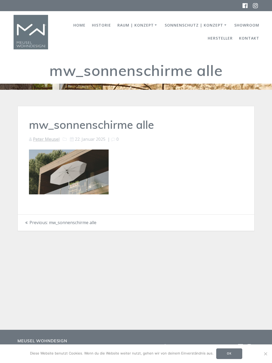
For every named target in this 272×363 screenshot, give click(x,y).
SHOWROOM (246, 25)
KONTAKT (249, 38)
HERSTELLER (220, 38)
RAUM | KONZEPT (135, 25)
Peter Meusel (46, 139)
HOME (79, 25)
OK (229, 353)
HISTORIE (101, 25)
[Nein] (265, 353)
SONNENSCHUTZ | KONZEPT (194, 25)
